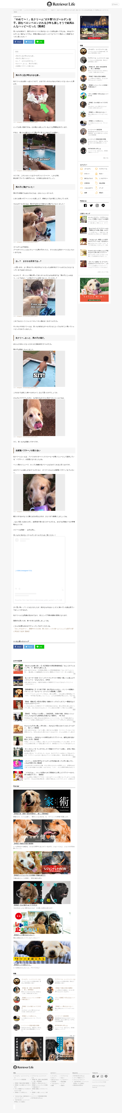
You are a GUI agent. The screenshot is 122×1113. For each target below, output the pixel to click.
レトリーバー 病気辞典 (20, 1079)
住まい (101, 173)
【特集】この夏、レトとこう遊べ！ (39, 1093)
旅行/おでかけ (88, 178)
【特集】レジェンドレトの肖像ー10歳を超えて (39, 1086)
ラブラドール (103, 169)
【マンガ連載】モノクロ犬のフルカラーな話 (22, 1089)
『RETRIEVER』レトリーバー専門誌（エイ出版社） (22, 1100)
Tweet (30, 42)
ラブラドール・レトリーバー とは (38, 1076)
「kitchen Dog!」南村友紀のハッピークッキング (22, 1097)
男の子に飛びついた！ (23, 58)
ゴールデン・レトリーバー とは (21, 1076)
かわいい (45, 10)
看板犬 (101, 192)
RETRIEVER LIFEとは (36, 1098)
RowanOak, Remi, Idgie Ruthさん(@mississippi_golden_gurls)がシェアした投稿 (39, 600)
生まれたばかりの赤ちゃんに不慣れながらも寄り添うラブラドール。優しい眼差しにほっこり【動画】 (98, 251)
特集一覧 (72, 1035)
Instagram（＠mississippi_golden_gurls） (27, 122)
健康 (85, 192)
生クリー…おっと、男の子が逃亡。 (27, 63)
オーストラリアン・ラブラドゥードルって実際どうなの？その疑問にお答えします (98, 218)
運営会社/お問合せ (78, 1085)
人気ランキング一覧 (103, 272)
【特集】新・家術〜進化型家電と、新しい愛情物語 (39, 1080)
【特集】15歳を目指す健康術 (21, 1083)
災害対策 (87, 183)
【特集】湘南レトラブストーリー (39, 1089)
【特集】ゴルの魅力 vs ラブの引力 (22, 1086)
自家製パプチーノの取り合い (25, 66)
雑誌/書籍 (102, 183)
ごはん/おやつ (88, 188)
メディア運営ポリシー (79, 1077)
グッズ (101, 188)
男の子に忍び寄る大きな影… (25, 56)
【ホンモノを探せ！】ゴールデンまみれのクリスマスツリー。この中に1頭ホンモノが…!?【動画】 (98, 262)
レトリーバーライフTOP (99, 1082)
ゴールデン (33, 10)
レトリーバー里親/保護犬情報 (39, 1096)
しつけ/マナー (103, 178)
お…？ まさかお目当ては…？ (26, 61)
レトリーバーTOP (17, 10)
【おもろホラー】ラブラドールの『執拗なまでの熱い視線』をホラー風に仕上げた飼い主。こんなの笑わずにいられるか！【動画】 (98, 229)
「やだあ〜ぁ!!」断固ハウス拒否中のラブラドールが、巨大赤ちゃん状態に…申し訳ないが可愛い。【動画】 (98, 240)
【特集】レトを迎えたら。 (21, 1092)
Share (19, 42)
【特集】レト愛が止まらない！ (39, 1083)
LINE (40, 42)
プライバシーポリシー (79, 1079)
